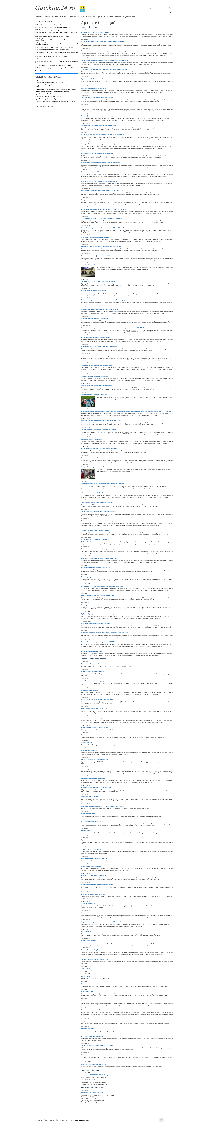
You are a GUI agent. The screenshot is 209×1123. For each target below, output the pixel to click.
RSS (77, 1120)
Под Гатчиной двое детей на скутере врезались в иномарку (98, 614)
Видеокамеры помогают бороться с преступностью (96, 787)
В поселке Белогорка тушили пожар (91, 439)
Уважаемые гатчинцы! (87, 984)
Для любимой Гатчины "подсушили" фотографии (96, 567)
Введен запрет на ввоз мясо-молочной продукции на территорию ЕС (101, 549)
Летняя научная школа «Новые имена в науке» (95, 709)
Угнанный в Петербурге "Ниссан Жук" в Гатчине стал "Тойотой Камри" (102, 228)
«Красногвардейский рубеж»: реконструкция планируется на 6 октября (102, 484)
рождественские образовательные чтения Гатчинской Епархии (55, 101)
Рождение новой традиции (88, 941)
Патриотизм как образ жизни (89, 750)
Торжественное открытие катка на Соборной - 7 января (54, 36)
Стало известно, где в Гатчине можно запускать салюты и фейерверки (58, 59)
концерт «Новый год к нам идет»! (47, 94)
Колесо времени (85, 976)
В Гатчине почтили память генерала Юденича (95, 539)
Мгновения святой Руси (88, 903)
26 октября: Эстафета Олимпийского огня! (93, 265)
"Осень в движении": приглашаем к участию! (94, 395)
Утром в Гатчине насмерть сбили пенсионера (94, 376)
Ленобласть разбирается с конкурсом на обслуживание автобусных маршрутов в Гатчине (107, 300)
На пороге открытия (87, 735)
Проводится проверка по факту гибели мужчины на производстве (100, 200)
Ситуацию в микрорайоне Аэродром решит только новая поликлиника (102, 218)
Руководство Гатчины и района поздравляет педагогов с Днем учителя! (102, 144)
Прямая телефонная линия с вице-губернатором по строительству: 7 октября (104, 51)
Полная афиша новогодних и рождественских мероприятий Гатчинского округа (56, 62)
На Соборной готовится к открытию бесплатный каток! (54, 49)
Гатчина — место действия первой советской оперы (96, 913)
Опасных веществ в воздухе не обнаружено (50, 30)
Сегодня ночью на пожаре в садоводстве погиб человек (97, 107)
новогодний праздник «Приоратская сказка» (50, 99)
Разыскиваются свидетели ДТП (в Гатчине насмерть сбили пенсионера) (102, 172)
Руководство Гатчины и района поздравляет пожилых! (97, 502)
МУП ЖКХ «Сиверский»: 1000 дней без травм (94, 759)
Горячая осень (85, 840)
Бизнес (118, 16)
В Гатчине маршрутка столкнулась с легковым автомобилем (99, 448)
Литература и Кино (76, 16)
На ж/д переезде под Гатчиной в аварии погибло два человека (99, 605)
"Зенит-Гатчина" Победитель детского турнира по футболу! (98, 125)
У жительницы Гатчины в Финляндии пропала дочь (96, 458)
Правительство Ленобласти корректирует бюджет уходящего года (100, 162)
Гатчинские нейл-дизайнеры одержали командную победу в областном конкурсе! (105, 60)
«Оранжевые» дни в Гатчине (89, 797)
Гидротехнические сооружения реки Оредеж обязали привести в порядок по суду (105, 69)
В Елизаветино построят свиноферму (92, 1036)
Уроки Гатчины (85, 968)
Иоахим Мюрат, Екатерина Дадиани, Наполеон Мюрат (97, 699)
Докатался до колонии (87, 1029)
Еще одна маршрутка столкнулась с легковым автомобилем (98, 430)
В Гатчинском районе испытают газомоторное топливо (97, 885)
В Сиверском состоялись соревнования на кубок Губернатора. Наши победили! (104, 633)
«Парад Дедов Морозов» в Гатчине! (48, 96)
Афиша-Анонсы (59, 16)
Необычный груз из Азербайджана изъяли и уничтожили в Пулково (101, 246)
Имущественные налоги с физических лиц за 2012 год (96, 256)
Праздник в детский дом (88, 814)
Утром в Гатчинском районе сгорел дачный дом (95, 530)
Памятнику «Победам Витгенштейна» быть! (94, 1064)
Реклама (81, 1120)
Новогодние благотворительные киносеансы (52, 91)
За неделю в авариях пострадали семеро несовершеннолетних (99, 356)
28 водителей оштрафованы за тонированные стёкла (96, 365)
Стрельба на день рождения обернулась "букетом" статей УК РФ (56, 68)
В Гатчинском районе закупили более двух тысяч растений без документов (103, 41)
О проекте (87, 1120)
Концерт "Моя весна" (43, 80)
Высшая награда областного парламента (93, 778)
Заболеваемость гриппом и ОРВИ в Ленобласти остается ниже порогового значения (105, 493)
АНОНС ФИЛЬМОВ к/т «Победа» (95, 1075)
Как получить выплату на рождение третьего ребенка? (97, 153)
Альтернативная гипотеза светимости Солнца (94, 727)
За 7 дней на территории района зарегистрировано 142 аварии (99, 309)
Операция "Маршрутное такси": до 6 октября (94, 318)
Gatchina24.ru (80, 1119)
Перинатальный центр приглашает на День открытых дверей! (55, 27)
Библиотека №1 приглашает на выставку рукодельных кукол (99, 558)
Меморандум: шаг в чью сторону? (91, 849)
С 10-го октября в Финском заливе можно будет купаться (98, 281)
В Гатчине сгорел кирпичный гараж (91, 651)
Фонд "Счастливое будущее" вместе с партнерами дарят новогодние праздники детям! (56, 39)
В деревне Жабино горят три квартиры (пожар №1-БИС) (98, 642)
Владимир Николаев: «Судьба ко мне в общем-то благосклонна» (100, 950)
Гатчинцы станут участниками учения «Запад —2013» (97, 1045)
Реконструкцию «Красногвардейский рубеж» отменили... (98, 97)
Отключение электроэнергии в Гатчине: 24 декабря (53, 56)
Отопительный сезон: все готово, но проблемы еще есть (97, 385)
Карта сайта (72, 1120)
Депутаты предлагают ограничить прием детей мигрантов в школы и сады (103, 190)
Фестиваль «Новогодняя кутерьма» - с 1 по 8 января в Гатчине (56, 47)
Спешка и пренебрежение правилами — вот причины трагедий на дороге (102, 806)
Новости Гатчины (42, 16)
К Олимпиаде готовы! (87, 991)
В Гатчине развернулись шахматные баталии (94, 577)
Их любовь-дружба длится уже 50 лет (92, 1010)
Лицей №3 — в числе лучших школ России (93, 875)
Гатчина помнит (86, 1055)
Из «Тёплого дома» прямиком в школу (92, 821)
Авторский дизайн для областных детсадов (93, 894)
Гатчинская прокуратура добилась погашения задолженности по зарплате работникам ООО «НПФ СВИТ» (113, 328)
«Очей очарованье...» (87, 1001)
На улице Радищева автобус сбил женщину (93, 291)
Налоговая (108, 16)
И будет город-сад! (86, 931)
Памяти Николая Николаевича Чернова (93, 718)
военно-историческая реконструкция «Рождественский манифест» (56, 89)
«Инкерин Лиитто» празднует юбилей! (92, 467)
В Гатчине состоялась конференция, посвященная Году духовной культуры (103, 209)
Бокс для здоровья (86, 769)
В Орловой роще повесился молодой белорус (94, 88)
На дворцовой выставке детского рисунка (93, 671)
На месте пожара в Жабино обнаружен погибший (95, 623)
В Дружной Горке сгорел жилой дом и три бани (95, 32)
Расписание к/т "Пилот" (92, 1093)
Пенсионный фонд (94, 16)
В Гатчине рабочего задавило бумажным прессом (95, 337)
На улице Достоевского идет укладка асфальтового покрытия (99, 181)
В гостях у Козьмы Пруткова (89, 690)
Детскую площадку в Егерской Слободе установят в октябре (98, 595)
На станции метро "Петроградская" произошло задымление (99, 346)
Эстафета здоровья (86, 830)
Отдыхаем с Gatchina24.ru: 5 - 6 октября (92, 79)
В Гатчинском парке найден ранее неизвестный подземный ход (56, 65)
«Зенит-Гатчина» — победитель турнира (93, 681)
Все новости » (38, 70)
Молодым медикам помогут (89, 1021)
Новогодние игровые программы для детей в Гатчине (56, 85)
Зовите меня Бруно (86, 742)
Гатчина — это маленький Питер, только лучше (95, 959)
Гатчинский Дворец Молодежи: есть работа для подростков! (99, 511)
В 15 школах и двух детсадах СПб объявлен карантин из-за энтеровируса (102, 135)
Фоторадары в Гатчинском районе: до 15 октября (95, 237)
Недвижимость (129, 16)
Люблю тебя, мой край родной (90, 664)
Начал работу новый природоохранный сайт (94, 858)
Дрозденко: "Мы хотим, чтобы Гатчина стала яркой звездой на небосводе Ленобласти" (56, 53)
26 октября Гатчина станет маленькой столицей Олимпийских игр (101, 420)
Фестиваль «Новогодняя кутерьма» (49, 82)
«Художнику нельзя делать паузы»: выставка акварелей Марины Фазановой (103, 922)
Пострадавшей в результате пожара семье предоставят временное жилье (102, 586)
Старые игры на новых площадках (91, 866)
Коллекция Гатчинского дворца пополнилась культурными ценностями (102, 521)
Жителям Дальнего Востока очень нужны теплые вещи (97, 116)
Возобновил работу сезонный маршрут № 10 (51, 25)
